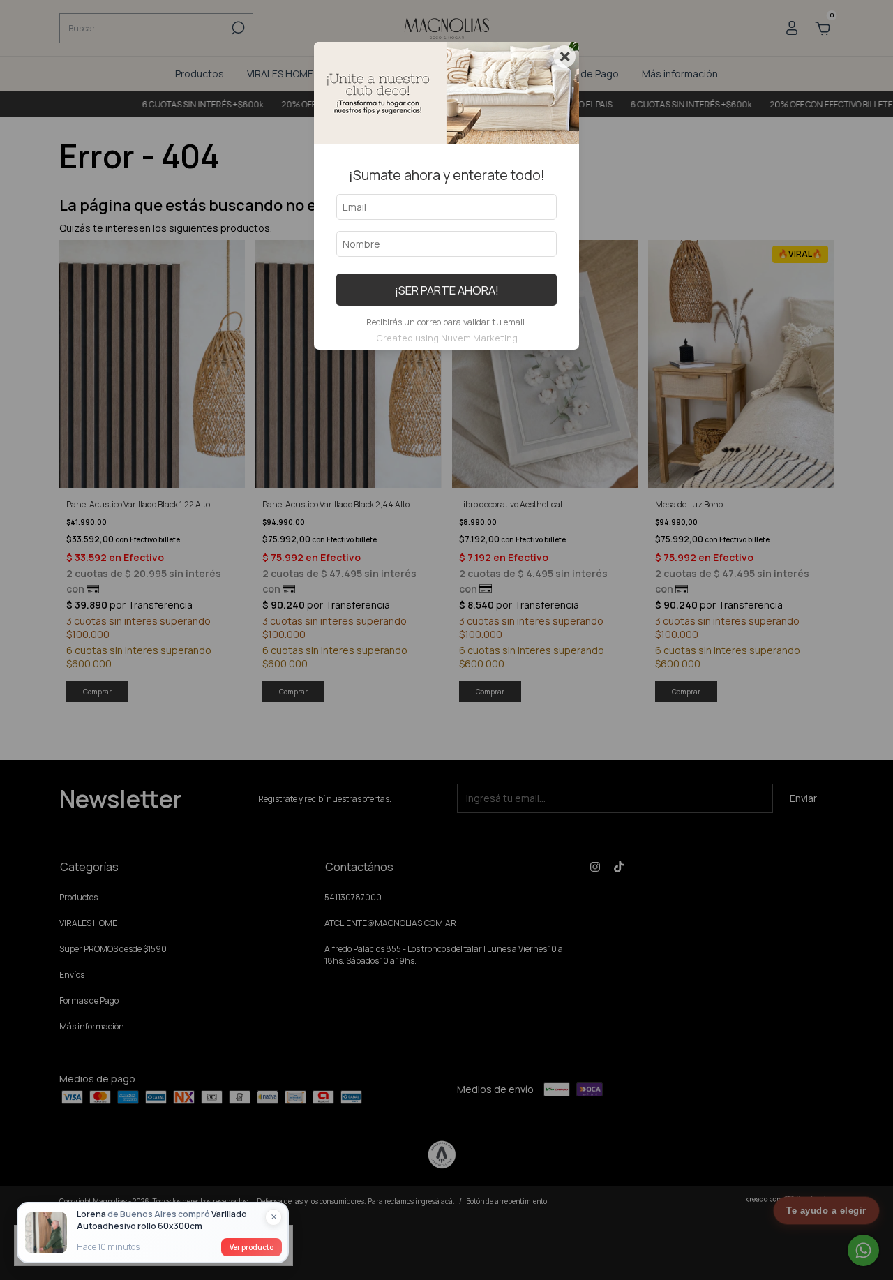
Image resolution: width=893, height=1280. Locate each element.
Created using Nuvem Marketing (447, 338)
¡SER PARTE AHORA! (447, 290)
